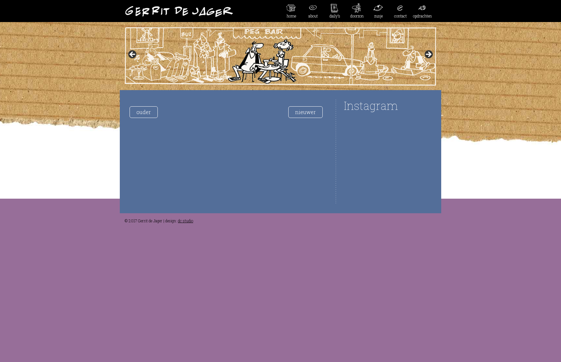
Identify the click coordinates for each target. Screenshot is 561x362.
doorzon (357, 15)
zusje (378, 15)
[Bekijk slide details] (280, 56)
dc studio (185, 220)
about (313, 15)
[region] (280, 56)
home (291, 15)
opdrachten (422, 15)
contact (400, 15)
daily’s (335, 15)
